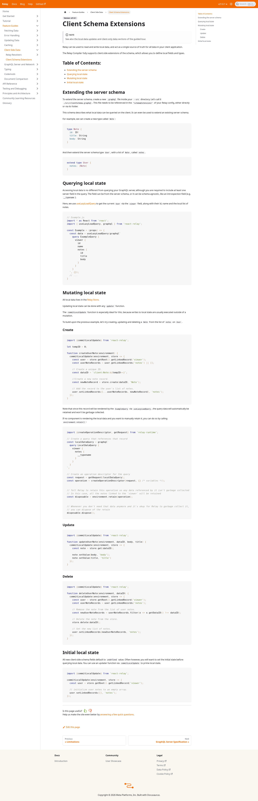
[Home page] (65, 12)
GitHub (39, 4)
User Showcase (113, 761)
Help (30, 4)
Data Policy (162, 769)
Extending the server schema (81, 70)
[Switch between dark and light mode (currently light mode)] (231, 4)
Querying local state (77, 74)
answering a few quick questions (117, 714)
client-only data (109, 39)
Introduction (61, 761)
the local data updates (85, 39)
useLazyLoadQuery (86, 203)
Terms (160, 765)
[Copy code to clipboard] (188, 126)
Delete (202, 37)
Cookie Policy (163, 773)
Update (203, 33)
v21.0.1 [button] (221, 4)
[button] (20, 16)
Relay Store (93, 299)
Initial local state (75, 82)
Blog (22, 4)
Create (202, 29)
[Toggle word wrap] (183, 430)
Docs (14, 4)
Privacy (160, 761)
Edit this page (73, 727)
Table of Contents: (205, 13)
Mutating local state (77, 78)
